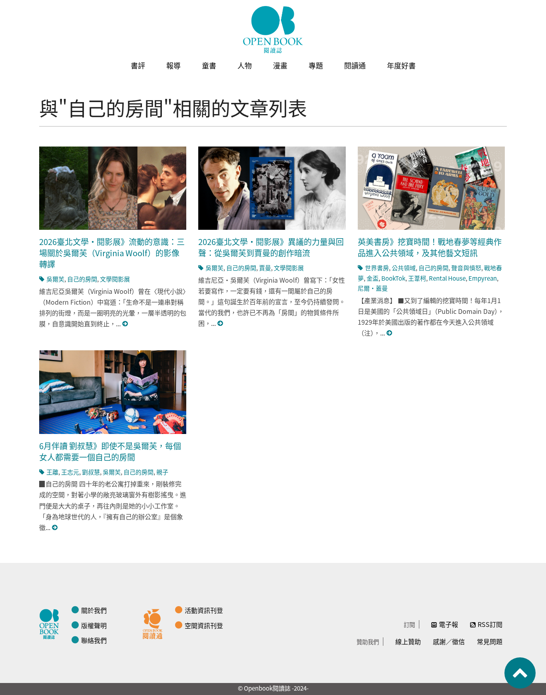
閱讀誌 (51, 623)
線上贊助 (408, 641)
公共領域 (404, 267)
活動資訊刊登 (204, 610)
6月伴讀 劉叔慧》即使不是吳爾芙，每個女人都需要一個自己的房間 (110, 451)
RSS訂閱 (490, 624)
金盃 (373, 278)
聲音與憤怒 (466, 267)
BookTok (393, 278)
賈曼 (265, 267)
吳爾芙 (55, 279)
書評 (138, 65)
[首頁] (273, 29)
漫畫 (280, 65)
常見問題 (489, 641)
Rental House (447, 278)
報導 (173, 65)
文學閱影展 (115, 279)
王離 (52, 472)
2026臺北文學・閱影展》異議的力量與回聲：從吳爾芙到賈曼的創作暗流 (271, 247)
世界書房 (377, 267)
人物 (244, 65)
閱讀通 (355, 65)
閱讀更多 (125, 323)
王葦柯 (417, 278)
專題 (316, 65)
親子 (162, 472)
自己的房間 (82, 279)
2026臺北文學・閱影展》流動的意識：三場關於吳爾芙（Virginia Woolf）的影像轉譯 (112, 253)
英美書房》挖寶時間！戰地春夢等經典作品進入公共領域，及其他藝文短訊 (430, 247)
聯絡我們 (94, 640)
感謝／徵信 (449, 641)
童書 (209, 65)
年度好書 (401, 65)
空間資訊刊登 (204, 625)
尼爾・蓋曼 (373, 288)
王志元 (70, 472)
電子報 (448, 624)
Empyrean (482, 278)
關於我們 (94, 610)
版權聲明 (94, 625)
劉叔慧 (91, 472)
